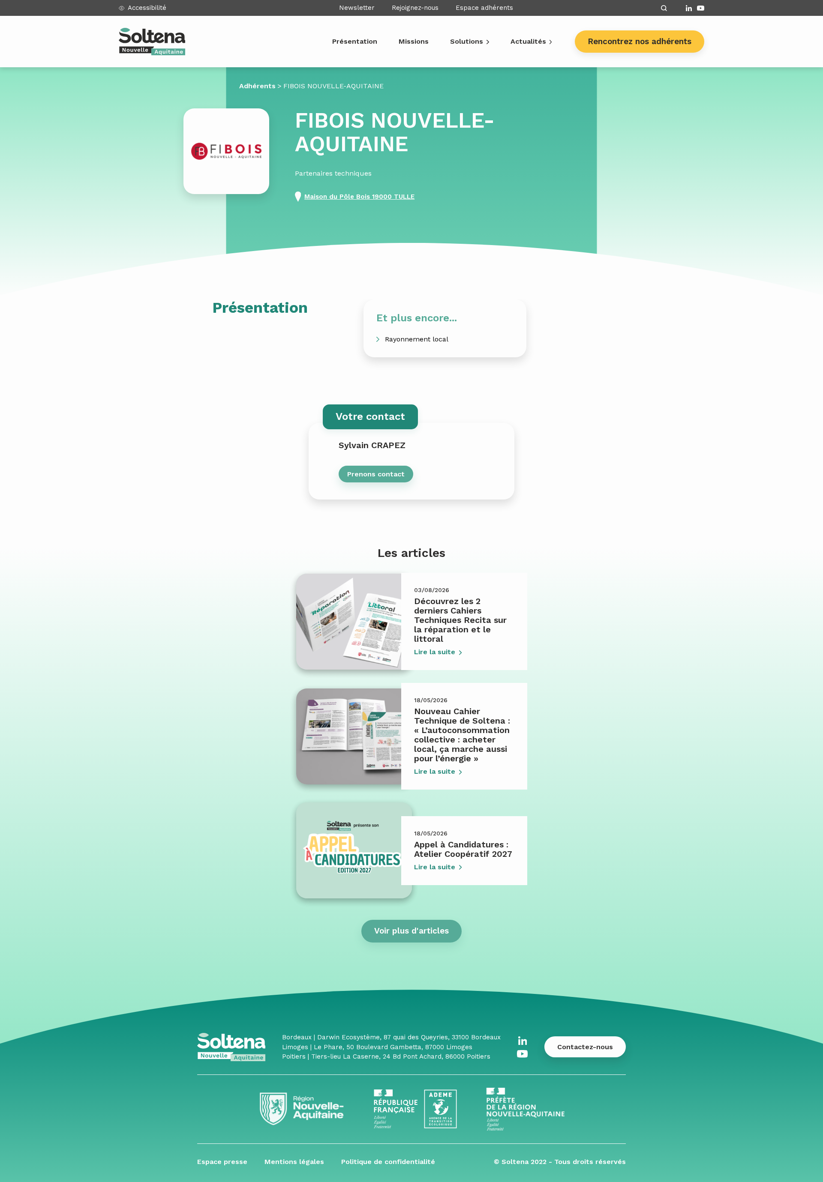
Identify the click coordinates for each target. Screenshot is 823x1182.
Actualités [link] (528, 41)
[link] (689, 8)
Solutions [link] (466, 41)
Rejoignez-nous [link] (415, 8)
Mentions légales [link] (294, 1162)
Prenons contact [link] (376, 474)
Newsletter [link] (357, 8)
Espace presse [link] (222, 1162)
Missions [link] (414, 41)
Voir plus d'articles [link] (411, 931)
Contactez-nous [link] (585, 1047)
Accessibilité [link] (147, 8)
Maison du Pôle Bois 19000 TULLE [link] (359, 196)
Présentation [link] (354, 41)
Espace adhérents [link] (484, 8)
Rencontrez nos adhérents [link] (639, 41)
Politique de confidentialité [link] (388, 1162)
